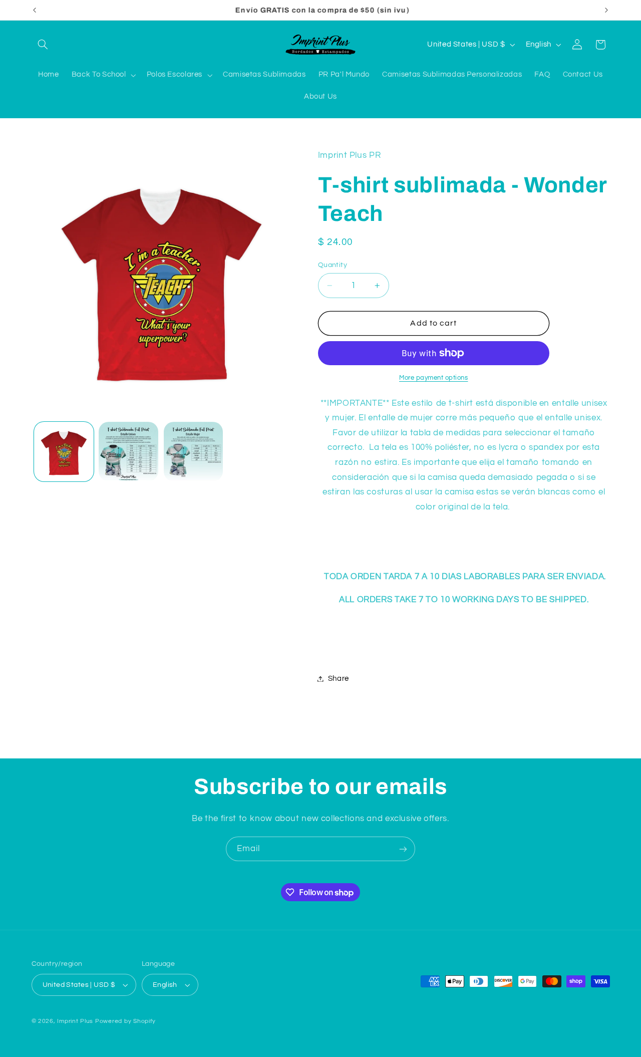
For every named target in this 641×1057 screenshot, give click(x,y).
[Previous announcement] (35, 10)
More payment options (433, 378)
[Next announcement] (606, 10)
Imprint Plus (75, 1021)
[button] (43, 44)
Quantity (332, 265)
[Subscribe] (403, 849)
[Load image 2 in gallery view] (128, 451)
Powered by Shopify (125, 1021)
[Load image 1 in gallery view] (64, 451)
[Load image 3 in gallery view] (193, 451)
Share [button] (338, 678)
